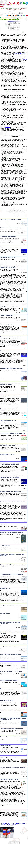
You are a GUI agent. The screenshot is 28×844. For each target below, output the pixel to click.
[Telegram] (25, 15)
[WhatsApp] (23, 15)
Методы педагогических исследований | (10, 219)
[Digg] (14, 15)
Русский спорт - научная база (7, 4)
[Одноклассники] (9, 15)
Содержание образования (7, 324)
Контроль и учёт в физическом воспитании (11, 246)
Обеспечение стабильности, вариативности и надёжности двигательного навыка (12, 476)
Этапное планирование (6, 315)
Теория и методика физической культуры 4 (11, 532)
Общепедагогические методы (8, 420)
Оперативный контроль (6, 663)
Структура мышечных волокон (8, 236)
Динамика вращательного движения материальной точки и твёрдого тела (10, 409)
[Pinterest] (27, 15)
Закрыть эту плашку (13, 843)
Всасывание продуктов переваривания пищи (12, 491)
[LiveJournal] (18, 15)
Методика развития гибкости (7, 396)
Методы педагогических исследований (10, 654)
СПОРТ (3, 8)
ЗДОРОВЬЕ (9, 8)
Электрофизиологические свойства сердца (11, 227)
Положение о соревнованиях (7, 688)
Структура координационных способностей (11, 574)
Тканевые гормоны (5, 613)
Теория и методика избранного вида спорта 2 (12, 368)
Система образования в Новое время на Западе (12, 809)
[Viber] (21, 15)
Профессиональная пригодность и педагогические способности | (9, 266)
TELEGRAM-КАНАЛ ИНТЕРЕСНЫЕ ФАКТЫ (16, 9)
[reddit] (16, 15)
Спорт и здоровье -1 (5, 823)
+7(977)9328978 (3, 3)
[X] (10, 15)
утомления (8, 127)
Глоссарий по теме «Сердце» (7, 257)
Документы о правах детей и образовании (11, 671)
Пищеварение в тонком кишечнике (9, 306)
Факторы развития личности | (8, 646)
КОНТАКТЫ (16, 8)
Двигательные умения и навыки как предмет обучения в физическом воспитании (12, 464)
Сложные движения (5, 745)
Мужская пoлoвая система (7, 700)
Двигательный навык (5, 588)
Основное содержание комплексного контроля (12, 433)
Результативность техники (7, 454)
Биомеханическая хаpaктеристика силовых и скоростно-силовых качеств (12, 444)
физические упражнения (20, 53)
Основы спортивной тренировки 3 (9, 680)
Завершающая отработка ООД (8, 757)
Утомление (3, 524)
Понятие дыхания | (5, 545)
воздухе (25, 59)
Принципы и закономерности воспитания (11, 605)
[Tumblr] (19, 15)
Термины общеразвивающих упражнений (11, 736)
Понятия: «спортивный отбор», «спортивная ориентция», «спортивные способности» (12, 337)
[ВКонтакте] (7, 15)
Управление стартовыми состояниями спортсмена (13, 709)
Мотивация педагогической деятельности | (11, 728)
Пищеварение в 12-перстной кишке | (9, 779)
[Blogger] (12, 15)
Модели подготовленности (7, 350)
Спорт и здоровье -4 (12, 824)
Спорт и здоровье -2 (16, 823)
